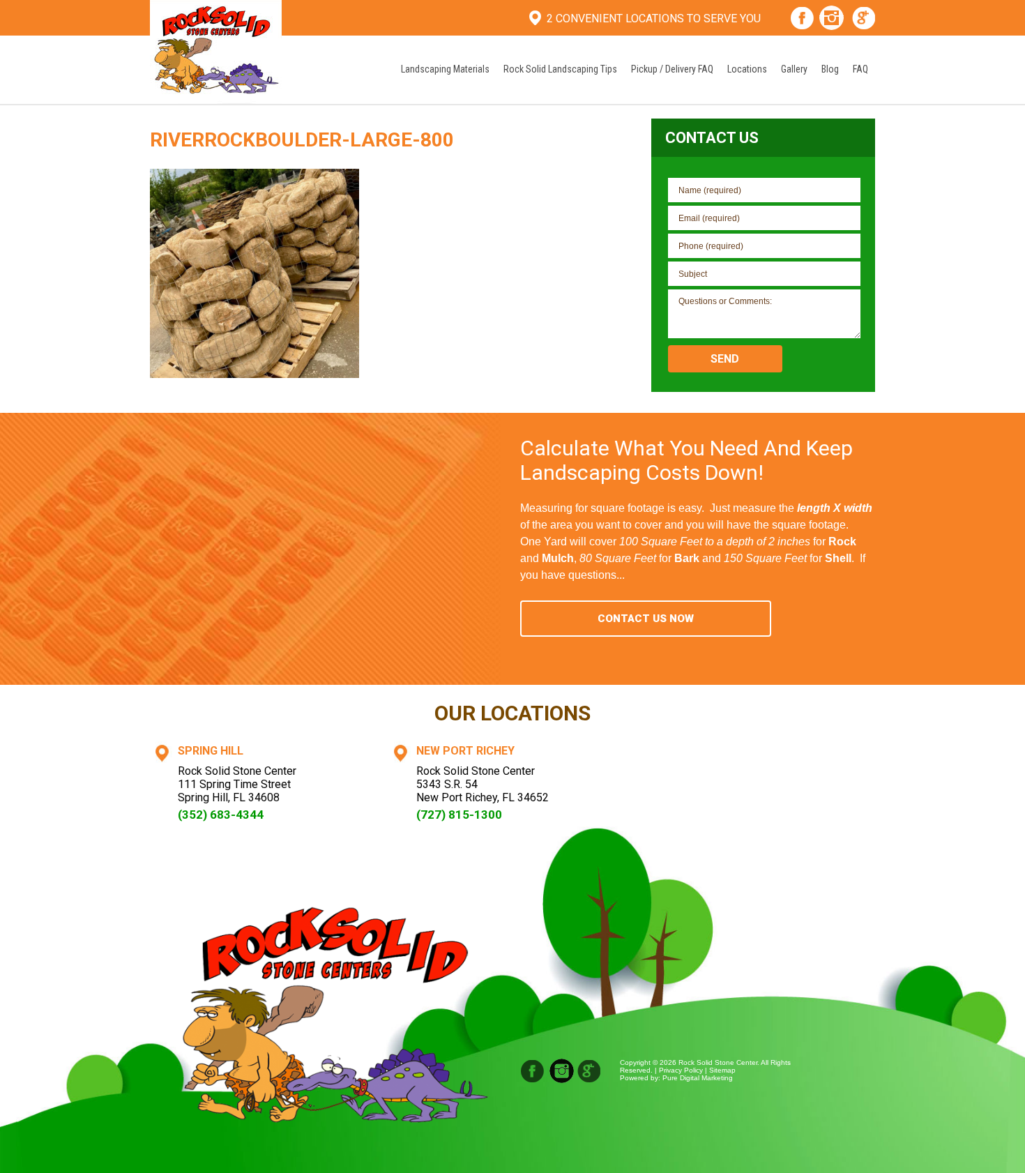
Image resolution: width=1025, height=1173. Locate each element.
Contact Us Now (646, 618)
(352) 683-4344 (221, 815)
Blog (830, 69)
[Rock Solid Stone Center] (216, 50)
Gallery (794, 69)
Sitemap (722, 1070)
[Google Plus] (864, 19)
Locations (747, 69)
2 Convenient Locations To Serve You (654, 18)
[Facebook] (802, 19)
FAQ (860, 69)
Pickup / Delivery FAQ (672, 69)
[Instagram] (831, 19)
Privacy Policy (681, 1070)
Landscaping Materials (445, 69)
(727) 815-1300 (459, 815)
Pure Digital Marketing (697, 1078)
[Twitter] (589, 1071)
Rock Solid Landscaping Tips (560, 69)
